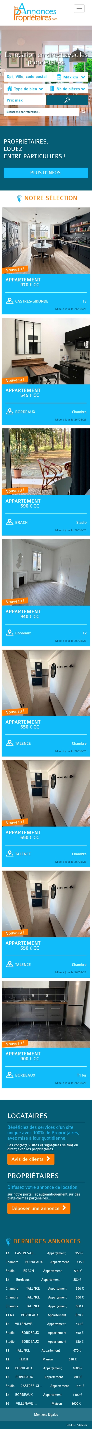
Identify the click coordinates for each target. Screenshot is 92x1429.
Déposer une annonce (36, 1208)
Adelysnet (82, 1425)
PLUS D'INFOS (46, 172)
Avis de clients (28, 1159)
